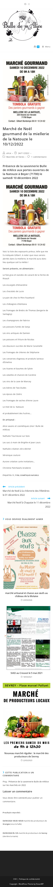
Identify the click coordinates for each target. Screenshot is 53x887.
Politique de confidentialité (29, 879)
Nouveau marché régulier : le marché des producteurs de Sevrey (26, 755)
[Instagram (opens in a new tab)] (28, 4)
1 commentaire (39, 157)
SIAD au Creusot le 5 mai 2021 (27, 673)
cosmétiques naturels (29, 475)
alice (8, 153)
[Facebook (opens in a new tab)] (25, 4)
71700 (17, 475)
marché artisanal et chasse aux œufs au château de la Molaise (26, 595)
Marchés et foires (15, 157)
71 (13, 475)
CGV (15, 879)
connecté (22, 797)
